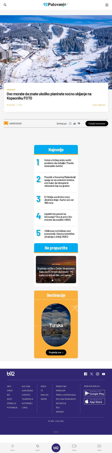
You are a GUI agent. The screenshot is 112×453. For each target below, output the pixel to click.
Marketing (61, 386)
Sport (10, 390)
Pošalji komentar (97, 123)
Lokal (25, 407)
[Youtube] (103, 373)
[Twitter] (91, 373)
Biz (8, 395)
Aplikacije (61, 403)
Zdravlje (11, 403)
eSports (26, 395)
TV (42, 390)
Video (43, 386)
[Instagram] (97, 373)
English (45, 395)
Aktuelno (56, 264)
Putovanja (12, 407)
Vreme (44, 399)
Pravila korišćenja (66, 395)
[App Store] (94, 401)
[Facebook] (85, 373)
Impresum (60, 390)
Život (9, 399)
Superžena (27, 390)
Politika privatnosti (66, 399)
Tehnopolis (27, 399)
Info (9, 386)
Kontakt (60, 412)
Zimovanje (11, 90)
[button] (52, 280)
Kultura (26, 386)
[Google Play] (94, 393)
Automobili (27, 403)
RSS (58, 407)
